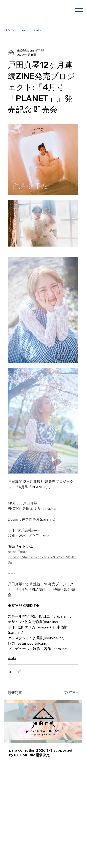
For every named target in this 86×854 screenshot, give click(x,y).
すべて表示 (71, 692)
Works (37, 30)
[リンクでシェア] (19, 671)
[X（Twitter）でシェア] (10, 671)
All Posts (9, 30)
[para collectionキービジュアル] (43, 721)
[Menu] (79, 8)
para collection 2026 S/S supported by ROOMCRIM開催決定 (40, 752)
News (24, 30)
